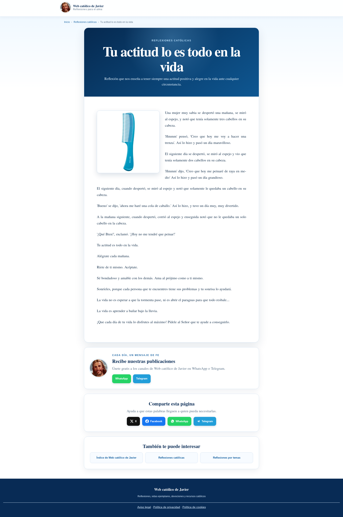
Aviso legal (144, 507)
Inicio (67, 22)
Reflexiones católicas (85, 22)
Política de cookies (194, 507)
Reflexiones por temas (226, 457)
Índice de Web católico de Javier (116, 457)
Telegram (141, 378)
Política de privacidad (166, 507)
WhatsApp (121, 378)
